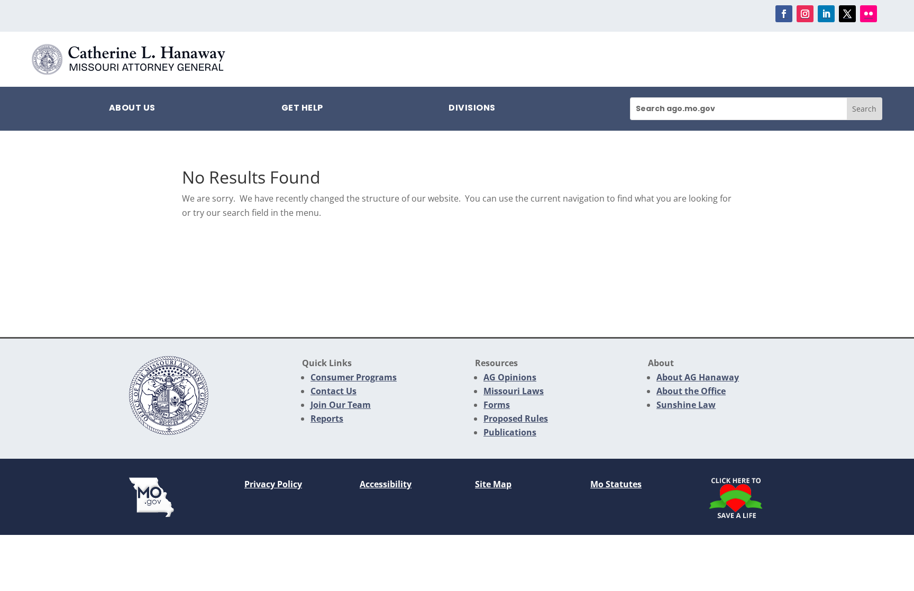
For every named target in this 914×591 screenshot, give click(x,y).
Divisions (472, 109)
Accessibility (386, 484)
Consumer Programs (353, 377)
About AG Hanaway (697, 377)
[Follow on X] (847, 13)
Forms (496, 405)
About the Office (691, 391)
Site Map (493, 484)
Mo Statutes (616, 484)
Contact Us (333, 391)
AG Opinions (509, 377)
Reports (326, 418)
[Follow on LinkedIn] (826, 13)
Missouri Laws (513, 391)
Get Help (302, 109)
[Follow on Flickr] (868, 13)
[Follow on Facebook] (783, 13)
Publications (509, 432)
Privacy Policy (273, 484)
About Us (132, 109)
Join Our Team (340, 405)
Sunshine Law (686, 405)
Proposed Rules (515, 418)
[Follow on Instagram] (805, 13)
